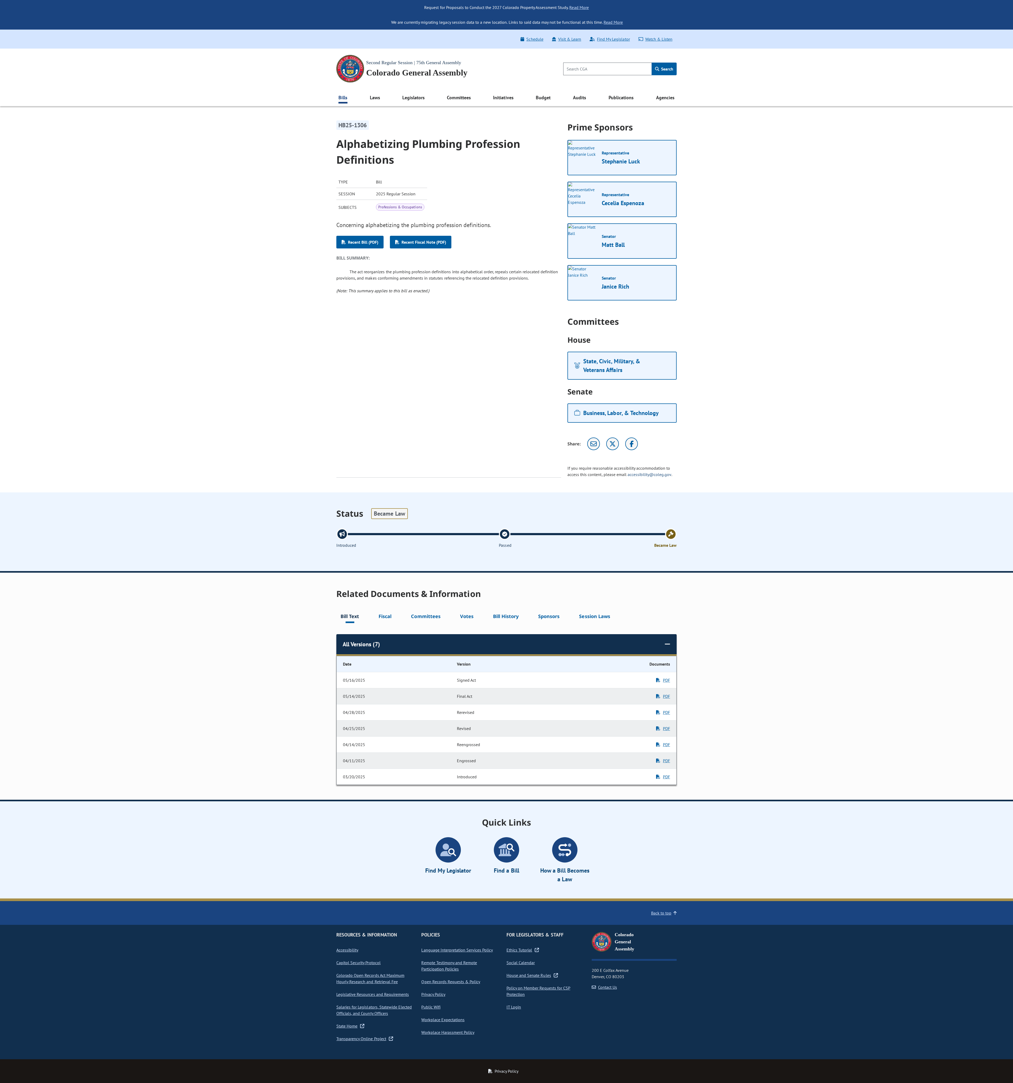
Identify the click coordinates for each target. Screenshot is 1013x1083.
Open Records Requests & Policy (450, 981)
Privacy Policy (433, 994)
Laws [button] (375, 98)
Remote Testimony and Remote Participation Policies (449, 966)
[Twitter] (612, 443)
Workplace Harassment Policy (447, 1032)
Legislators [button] (413, 98)
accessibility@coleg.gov (649, 474)
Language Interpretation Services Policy (457, 950)
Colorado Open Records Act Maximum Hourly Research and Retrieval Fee (370, 978)
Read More (579, 7)
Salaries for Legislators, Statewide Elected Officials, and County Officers (374, 1010)
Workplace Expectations (443, 1019)
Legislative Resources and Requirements (372, 994)
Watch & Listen (658, 39)
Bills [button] (342, 98)
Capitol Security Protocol (358, 962)
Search (666, 69)
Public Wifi (430, 1007)
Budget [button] (543, 98)
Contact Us (607, 987)
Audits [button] (579, 98)
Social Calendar (520, 962)
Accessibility (347, 950)
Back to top (661, 913)
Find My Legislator (613, 39)
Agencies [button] (665, 98)
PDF (666, 680)
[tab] (349, 617)
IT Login (513, 1007)
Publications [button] (621, 98)
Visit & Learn (569, 39)
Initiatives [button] (503, 98)
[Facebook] (631, 443)
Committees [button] (459, 98)
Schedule (534, 39)
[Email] (593, 443)
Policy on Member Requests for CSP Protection (538, 991)
